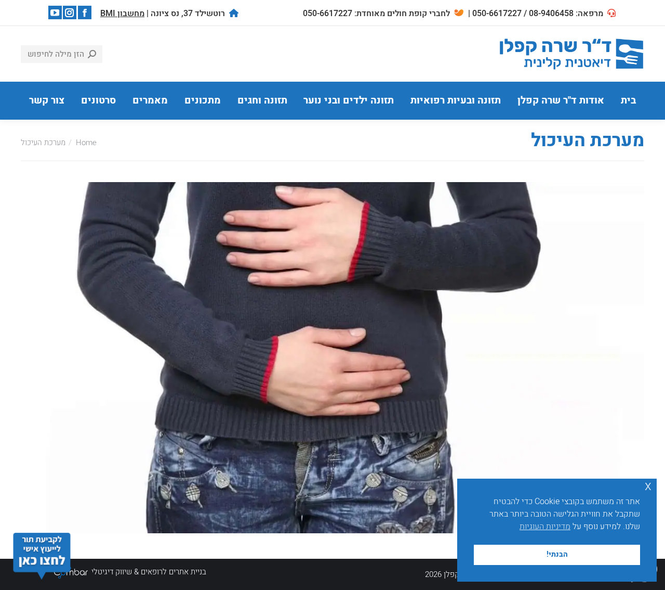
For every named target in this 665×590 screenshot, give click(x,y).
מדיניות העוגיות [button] (545, 526)
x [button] (648, 486)
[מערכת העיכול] (332, 357)
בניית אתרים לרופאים (173, 572)
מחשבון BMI (122, 13)
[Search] (92, 54)
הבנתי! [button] (557, 554)
